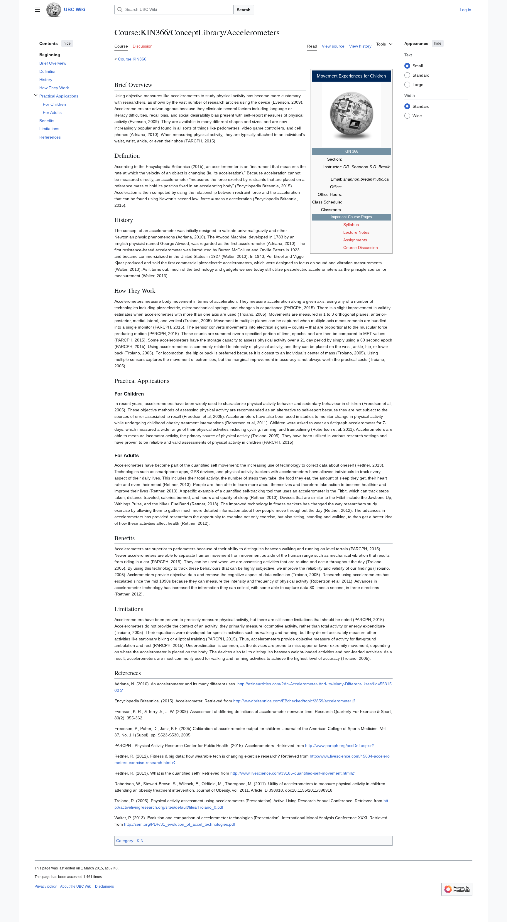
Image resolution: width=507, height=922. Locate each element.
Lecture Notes (356, 232)
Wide (417, 115)
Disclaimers (104, 886)
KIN (140, 840)
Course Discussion (360, 247)
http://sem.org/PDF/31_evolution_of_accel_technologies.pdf (179, 824)
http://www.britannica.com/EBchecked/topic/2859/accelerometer (292, 701)
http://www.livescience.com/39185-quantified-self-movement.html (290, 773)
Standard (421, 75)
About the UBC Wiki (76, 886)
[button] (37, 9)
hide (67, 43)
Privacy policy (46, 886)
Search (244, 9)
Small (418, 65)
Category (124, 840)
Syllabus (351, 224)
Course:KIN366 (132, 59)
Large (418, 84)
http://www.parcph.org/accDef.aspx (337, 745)
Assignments (355, 240)
